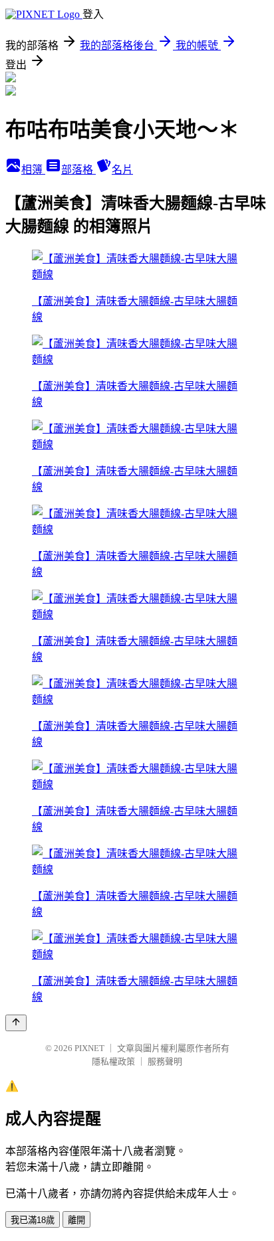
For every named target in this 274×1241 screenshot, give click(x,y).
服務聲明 (165, 1061)
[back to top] (16, 1023)
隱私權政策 (113, 1061)
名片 (122, 169)
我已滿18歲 (33, 1220)
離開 (76, 1220)
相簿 (33, 169)
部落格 (78, 169)
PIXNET (89, 1048)
